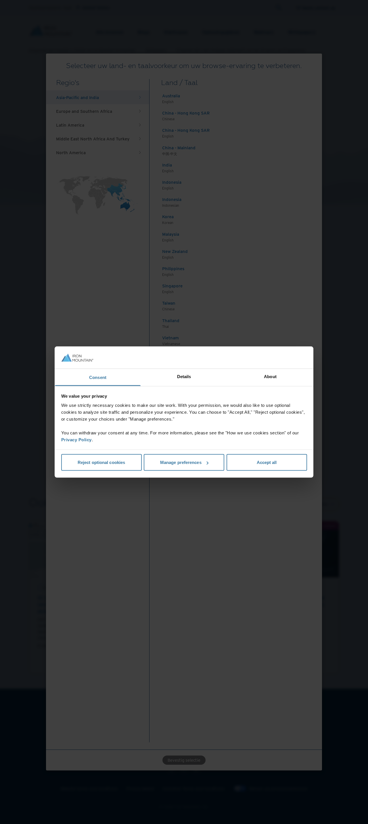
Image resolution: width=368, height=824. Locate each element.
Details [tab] (184, 376)
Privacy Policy (76, 439)
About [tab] (270, 376)
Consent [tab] (97, 377)
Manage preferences (181, 462)
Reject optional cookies (101, 462)
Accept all (267, 462)
